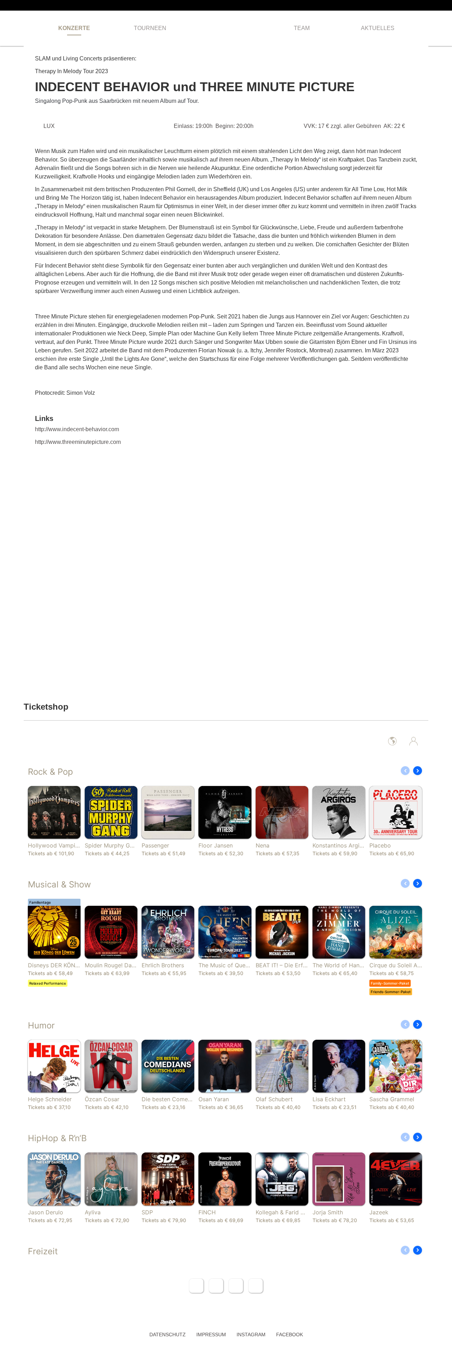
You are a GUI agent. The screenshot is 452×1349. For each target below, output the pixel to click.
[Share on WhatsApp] (236, 1286)
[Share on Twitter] (216, 1286)
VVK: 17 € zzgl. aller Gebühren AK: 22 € (354, 126)
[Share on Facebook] (196, 1286)
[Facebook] (415, 5)
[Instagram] (426, 5)
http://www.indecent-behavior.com (77, 429)
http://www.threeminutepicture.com (78, 442)
